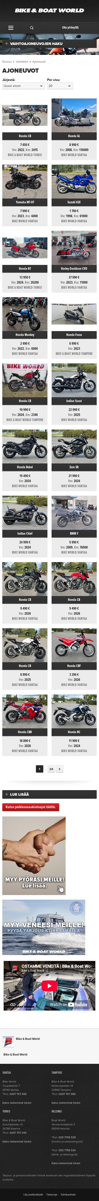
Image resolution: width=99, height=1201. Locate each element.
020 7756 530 (67, 1137)
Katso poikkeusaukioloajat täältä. (31, 807)
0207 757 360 (67, 1094)
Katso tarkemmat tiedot (17, 1102)
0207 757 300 (18, 1094)
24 (51, 769)
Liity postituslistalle (33, 1194)
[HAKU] (31, 28)
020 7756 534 (67, 1150)
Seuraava (59, 768)
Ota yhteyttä (70, 27)
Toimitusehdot (68, 1194)
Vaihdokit (22, 62)
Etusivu (7, 62)
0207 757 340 (18, 1132)
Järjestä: (8, 80)
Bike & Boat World (28, 1039)
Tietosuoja (51, 1194)
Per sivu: (53, 80)
